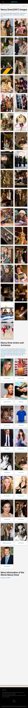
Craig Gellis (8, 352)
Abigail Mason (22, 349)
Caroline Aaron (22, 350)
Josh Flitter (3, 353)
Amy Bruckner (4, 350)
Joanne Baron (22, 352)
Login (14, 700)
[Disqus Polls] (14, 596)
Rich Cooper (18, 354)
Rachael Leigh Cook (11, 354)
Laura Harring (22, 353)
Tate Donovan (7, 566)
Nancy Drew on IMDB (5, 577)
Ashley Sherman (10, 350)
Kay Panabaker (9, 353)
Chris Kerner (3, 352)
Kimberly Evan (16, 353)
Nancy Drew (3, 13)
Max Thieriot (3, 354)
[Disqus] (14, 630)
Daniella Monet (15, 352)
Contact (14, 701)
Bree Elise (17, 350)
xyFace (2, 4)
